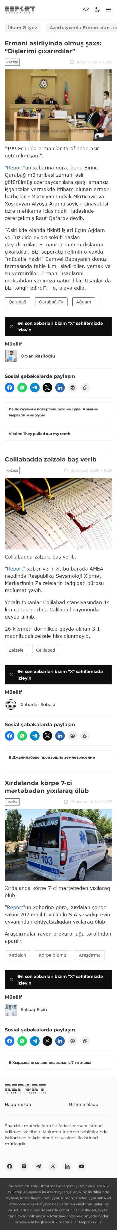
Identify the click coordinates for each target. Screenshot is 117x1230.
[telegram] (35, 387)
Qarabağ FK (51, 301)
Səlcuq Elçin (34, 1009)
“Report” (15, 167)
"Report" (15, 568)
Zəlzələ (16, 650)
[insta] (24, 1166)
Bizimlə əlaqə (83, 1104)
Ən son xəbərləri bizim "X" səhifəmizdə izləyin (60, 327)
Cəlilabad (45, 650)
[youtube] (81, 1166)
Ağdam (83, 301)
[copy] (85, 387)
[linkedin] (60, 387)
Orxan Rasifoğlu (38, 356)
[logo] (20, 10)
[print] (72, 387)
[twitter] (47, 387)
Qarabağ (17, 301)
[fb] (9, 387)
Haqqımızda (18, 1104)
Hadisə (12, 62)
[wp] (22, 387)
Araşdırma (89, 955)
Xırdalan (17, 955)
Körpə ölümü (52, 955)
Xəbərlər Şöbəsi (38, 704)
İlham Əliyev (22, 27)
